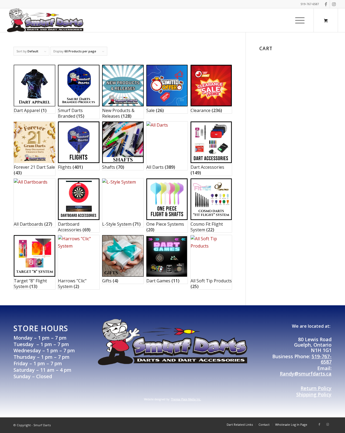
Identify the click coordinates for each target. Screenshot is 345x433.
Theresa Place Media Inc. (186, 399)
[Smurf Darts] (45, 20)
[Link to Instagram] (334, 4)
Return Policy (316, 388)
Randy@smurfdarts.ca (306, 373)
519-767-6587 (322, 359)
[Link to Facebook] (326, 4)
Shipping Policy (314, 394)
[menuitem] (300, 20)
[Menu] (298, 20)
